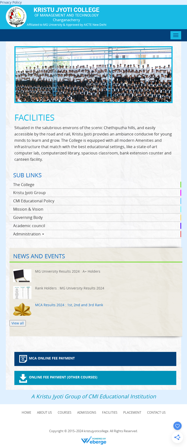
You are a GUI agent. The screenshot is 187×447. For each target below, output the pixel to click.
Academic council (29, 225)
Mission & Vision (28, 209)
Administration (27, 234)
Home (26, 412)
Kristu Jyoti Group (29, 192)
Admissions (86, 412)
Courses (64, 412)
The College (23, 184)
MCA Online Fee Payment (52, 358)
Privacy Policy (11, 2)
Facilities (109, 412)
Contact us (156, 412)
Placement (132, 412)
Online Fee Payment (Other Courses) (63, 377)
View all (17, 323)
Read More (96, 275)
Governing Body (28, 217)
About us (44, 412)
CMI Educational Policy (33, 201)
